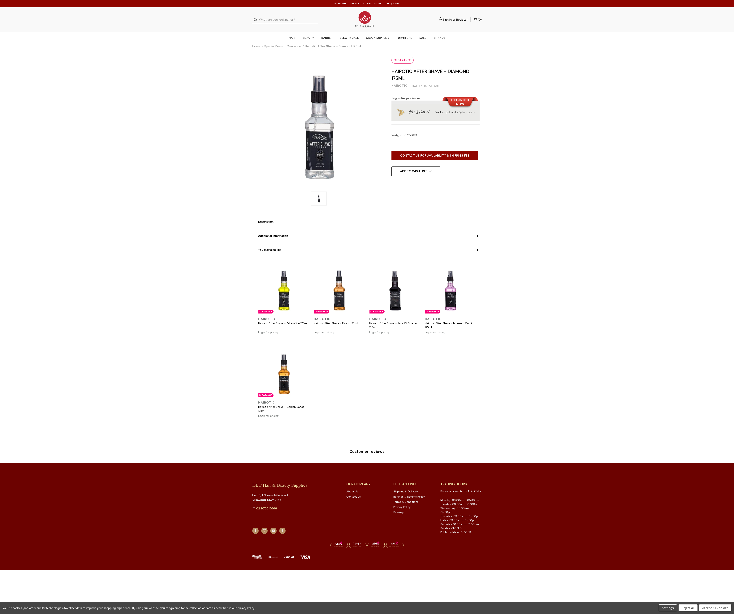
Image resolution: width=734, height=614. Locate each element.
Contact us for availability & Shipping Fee (434, 156)
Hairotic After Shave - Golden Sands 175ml (281, 409)
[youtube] (273, 530)
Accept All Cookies (715, 608)
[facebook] (255, 530)
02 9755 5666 (266, 508)
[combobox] (285, 19)
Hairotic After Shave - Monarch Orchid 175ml (449, 325)
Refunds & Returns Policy (409, 496)
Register (462, 20)
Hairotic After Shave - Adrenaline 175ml (282, 323)
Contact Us (353, 496)
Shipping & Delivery (405, 491)
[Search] (256, 19)
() (479, 20)
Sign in (447, 20)
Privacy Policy (402, 507)
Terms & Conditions (405, 502)
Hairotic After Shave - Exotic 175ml (336, 323)
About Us (352, 491)
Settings (668, 608)
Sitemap (398, 512)
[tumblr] (282, 530)
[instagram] (264, 530)
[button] (367, 222)
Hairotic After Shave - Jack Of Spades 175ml (393, 325)
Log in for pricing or (405, 98)
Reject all (688, 608)
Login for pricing (268, 332)
